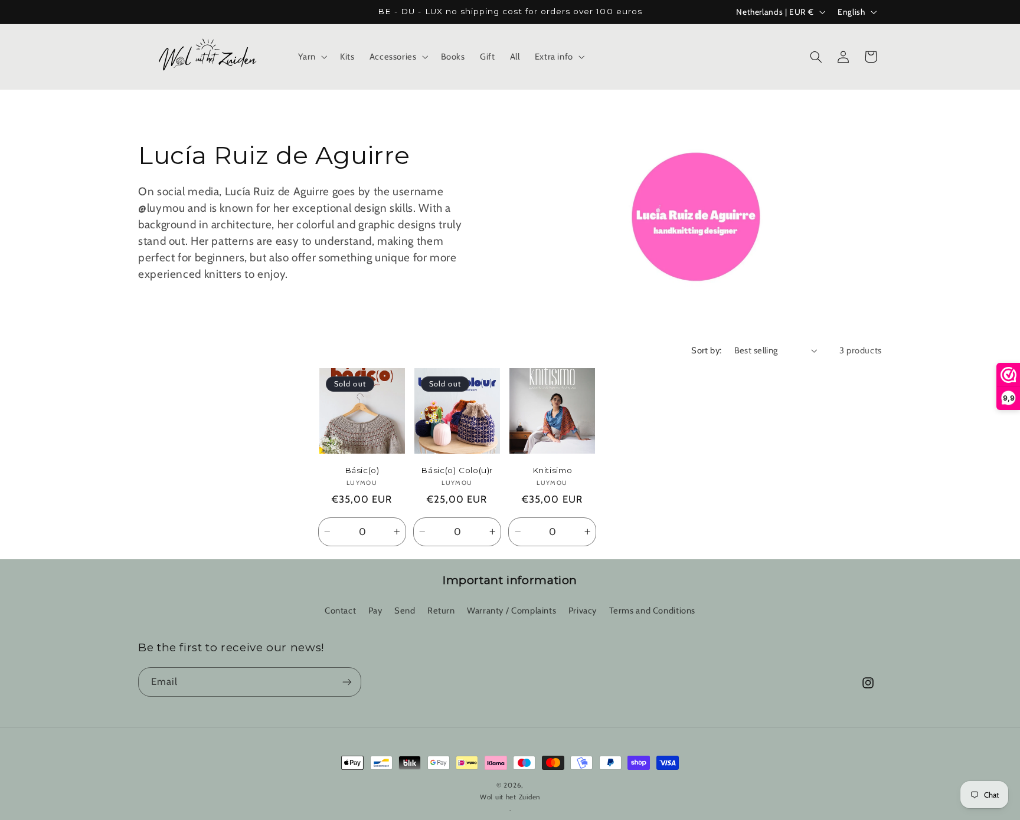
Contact (340, 610)
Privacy (582, 610)
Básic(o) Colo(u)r (457, 470)
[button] (311, 57)
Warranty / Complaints (511, 610)
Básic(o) (362, 470)
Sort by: (706, 350)
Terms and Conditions (652, 610)
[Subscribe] (347, 681)
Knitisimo (552, 470)
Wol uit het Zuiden (510, 797)
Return (441, 610)
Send (405, 610)
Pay (375, 610)
